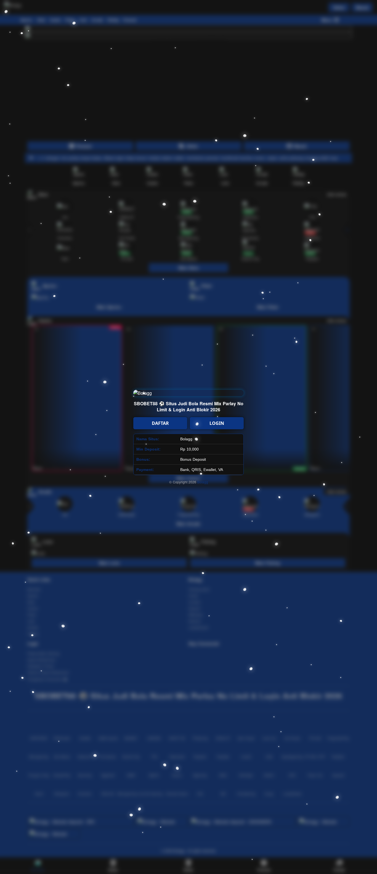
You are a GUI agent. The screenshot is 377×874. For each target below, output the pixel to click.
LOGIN (216, 423)
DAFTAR (160, 423)
